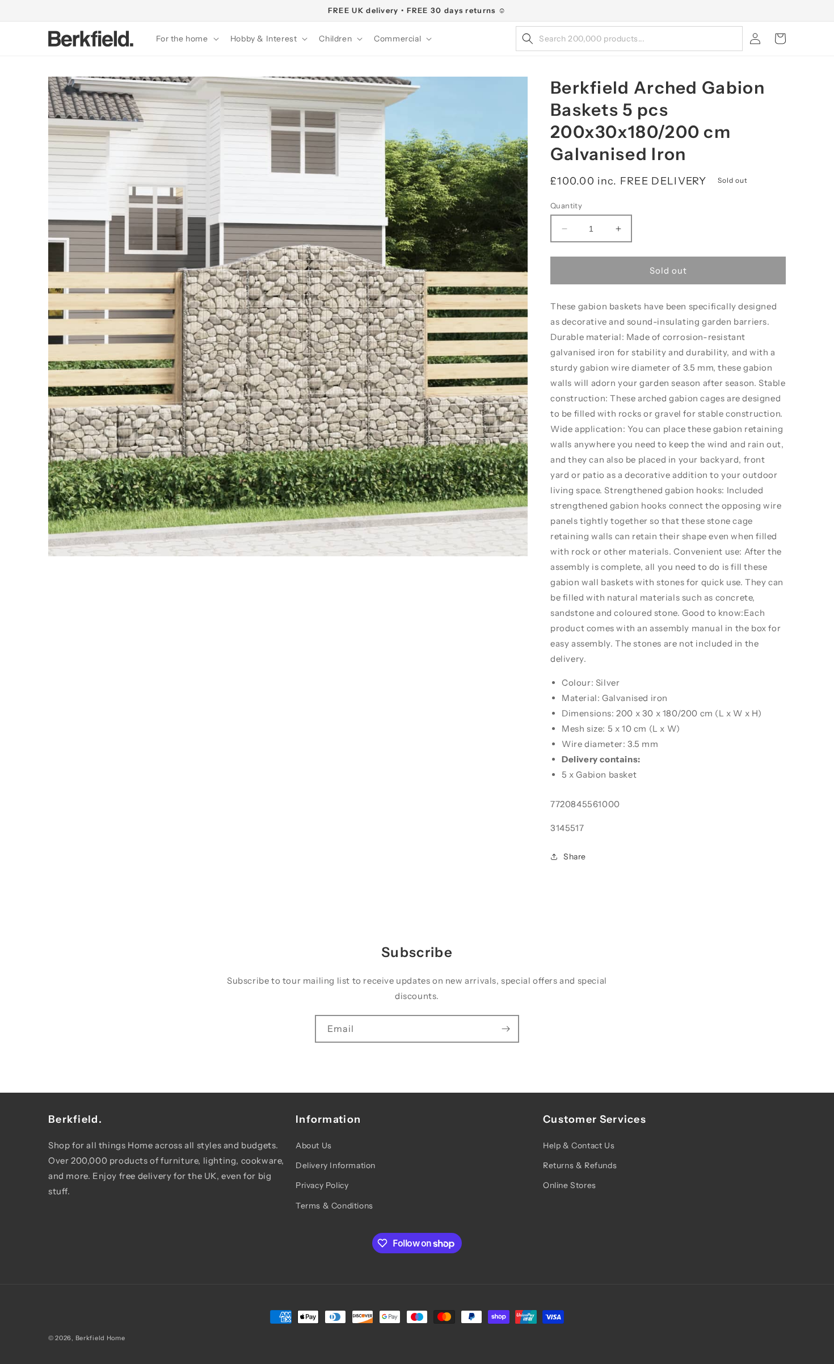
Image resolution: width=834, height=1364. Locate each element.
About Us (314, 1145)
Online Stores (569, 1185)
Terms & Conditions (334, 1206)
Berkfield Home (100, 1338)
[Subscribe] (505, 1029)
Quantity (566, 205)
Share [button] (574, 856)
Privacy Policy (322, 1185)
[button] (186, 39)
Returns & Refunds (580, 1165)
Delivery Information (336, 1165)
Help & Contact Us (578, 1145)
